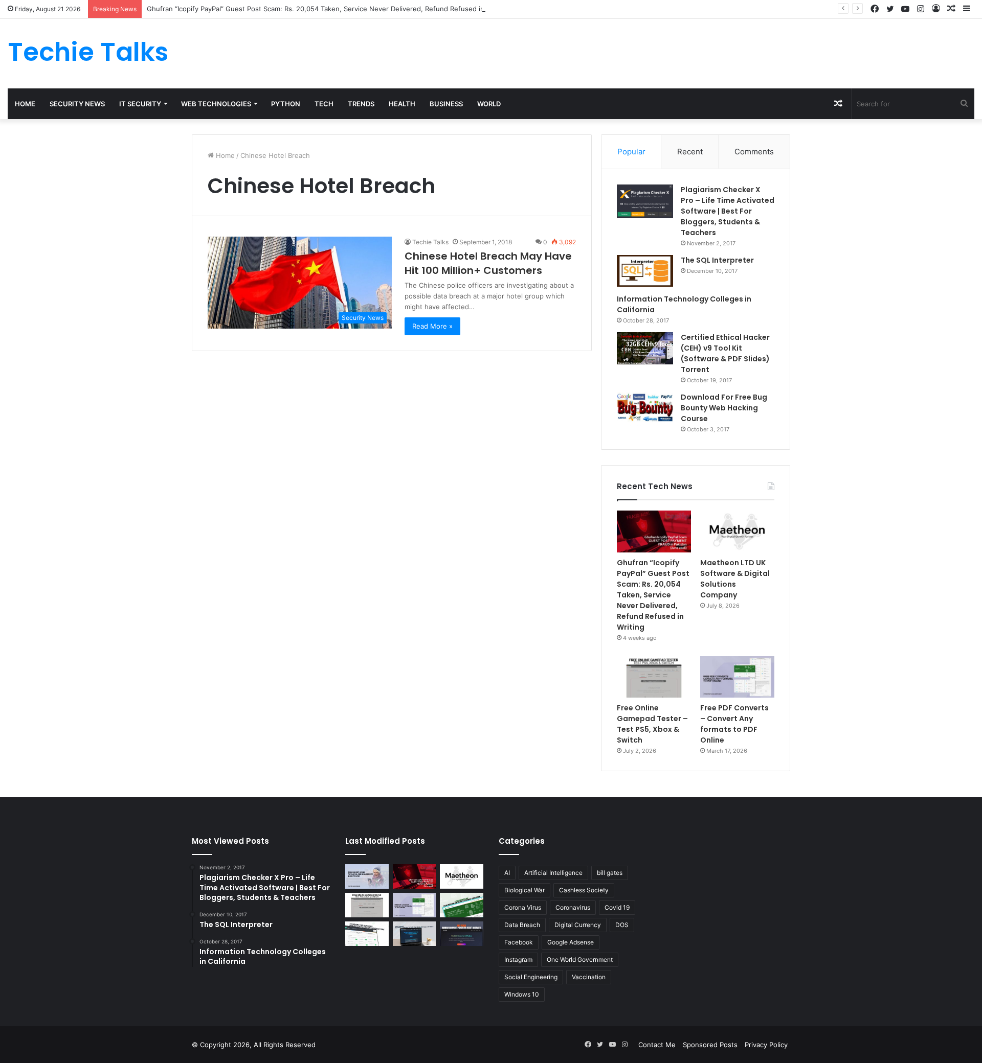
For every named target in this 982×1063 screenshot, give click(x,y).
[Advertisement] (654, 52)
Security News (77, 104)
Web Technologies (216, 104)
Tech (324, 104)
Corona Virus (522, 907)
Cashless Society (584, 890)
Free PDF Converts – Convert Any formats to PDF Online (734, 724)
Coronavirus (572, 907)
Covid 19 (617, 907)
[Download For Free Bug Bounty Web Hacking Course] (645, 409)
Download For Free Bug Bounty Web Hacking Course (724, 408)
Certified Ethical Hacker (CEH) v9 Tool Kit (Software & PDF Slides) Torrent (725, 353)
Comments (754, 151)
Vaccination (589, 977)
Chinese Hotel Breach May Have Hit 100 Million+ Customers (488, 263)
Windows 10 (521, 994)
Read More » (432, 326)
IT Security (140, 104)
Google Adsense (570, 942)
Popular (631, 151)
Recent (690, 151)
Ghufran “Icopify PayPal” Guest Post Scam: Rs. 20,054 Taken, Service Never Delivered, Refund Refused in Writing (328, 9)
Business (446, 104)
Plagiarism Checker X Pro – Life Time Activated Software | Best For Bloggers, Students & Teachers (727, 211)
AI (507, 872)
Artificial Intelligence (553, 872)
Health (402, 104)
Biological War (524, 890)
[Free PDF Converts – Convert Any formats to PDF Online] (737, 677)
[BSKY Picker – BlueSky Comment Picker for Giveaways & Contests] (414, 933)
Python (285, 104)
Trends (361, 104)
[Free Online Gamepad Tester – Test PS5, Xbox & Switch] (654, 677)
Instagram (518, 959)
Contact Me (657, 1045)
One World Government (580, 959)
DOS (622, 925)
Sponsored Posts (710, 1045)
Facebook (518, 942)
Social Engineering (530, 977)
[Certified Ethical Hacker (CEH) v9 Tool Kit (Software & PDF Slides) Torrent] (645, 348)
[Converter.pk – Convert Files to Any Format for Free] (461, 905)
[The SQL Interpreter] (645, 271)
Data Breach (522, 925)
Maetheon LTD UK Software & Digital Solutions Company (735, 579)
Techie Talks (430, 242)
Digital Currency (577, 925)
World (489, 104)
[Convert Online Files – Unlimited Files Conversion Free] (367, 933)
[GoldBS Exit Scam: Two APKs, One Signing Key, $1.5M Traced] (367, 876)
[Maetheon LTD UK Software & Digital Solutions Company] (737, 531)
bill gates (609, 872)
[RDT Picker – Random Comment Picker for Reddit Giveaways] (461, 933)
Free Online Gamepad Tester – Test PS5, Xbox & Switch (652, 724)
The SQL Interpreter (717, 260)
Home (25, 104)
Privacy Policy (766, 1045)
